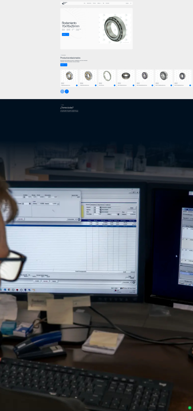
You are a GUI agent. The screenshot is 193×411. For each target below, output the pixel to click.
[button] (99, 3)
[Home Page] (64, 3)
